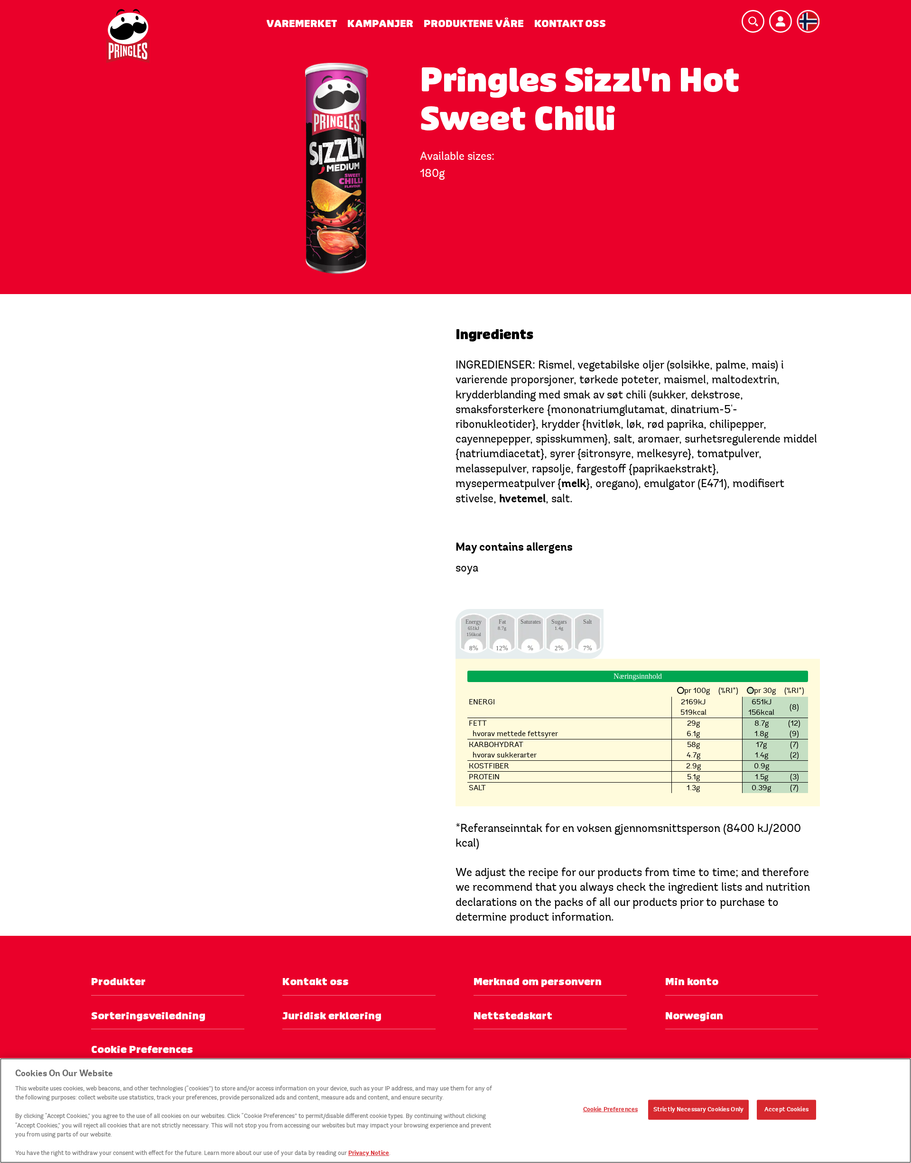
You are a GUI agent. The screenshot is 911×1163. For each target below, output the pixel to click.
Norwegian (694, 1016)
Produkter (118, 982)
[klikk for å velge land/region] (808, 21)
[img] (127, 36)
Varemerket (301, 24)
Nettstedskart (513, 1016)
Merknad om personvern (538, 982)
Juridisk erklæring (331, 1016)
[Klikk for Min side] (780, 21)
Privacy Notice (368, 1153)
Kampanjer (380, 24)
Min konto (691, 982)
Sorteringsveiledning (148, 1016)
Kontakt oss (570, 24)
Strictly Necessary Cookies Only (698, 1109)
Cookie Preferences (610, 1109)
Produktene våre (474, 24)
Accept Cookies (786, 1109)
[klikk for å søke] (753, 21)
